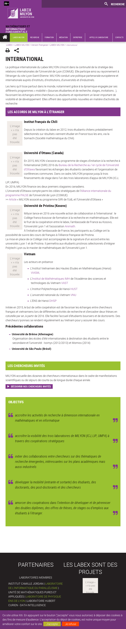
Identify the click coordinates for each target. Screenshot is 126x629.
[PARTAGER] (17, 50)
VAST (64, 283)
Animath (70, 226)
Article (12, 199)
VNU (73, 295)
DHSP (53, 301)
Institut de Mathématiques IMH (51, 278)
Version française (39, 44)
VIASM (35, 272)
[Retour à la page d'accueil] (21, 12)
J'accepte (52, 624)
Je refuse (70, 624)
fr (6, 3)
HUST (74, 289)
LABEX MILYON (22, 44)
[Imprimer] (9, 50)
